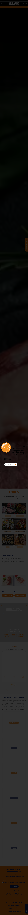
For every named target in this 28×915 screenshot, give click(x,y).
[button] (24, 446)
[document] (14, 457)
